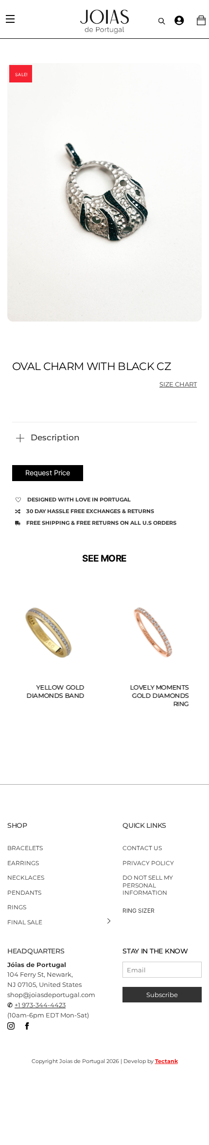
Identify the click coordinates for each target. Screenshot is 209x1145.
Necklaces (25, 877)
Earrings (23, 862)
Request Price (47, 472)
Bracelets (25, 848)
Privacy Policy (148, 862)
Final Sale (24, 922)
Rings (16, 907)
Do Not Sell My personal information (147, 885)
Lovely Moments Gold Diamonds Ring (159, 695)
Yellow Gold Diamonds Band (56, 691)
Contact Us (142, 848)
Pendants (24, 892)
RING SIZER (138, 910)
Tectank (166, 1061)
